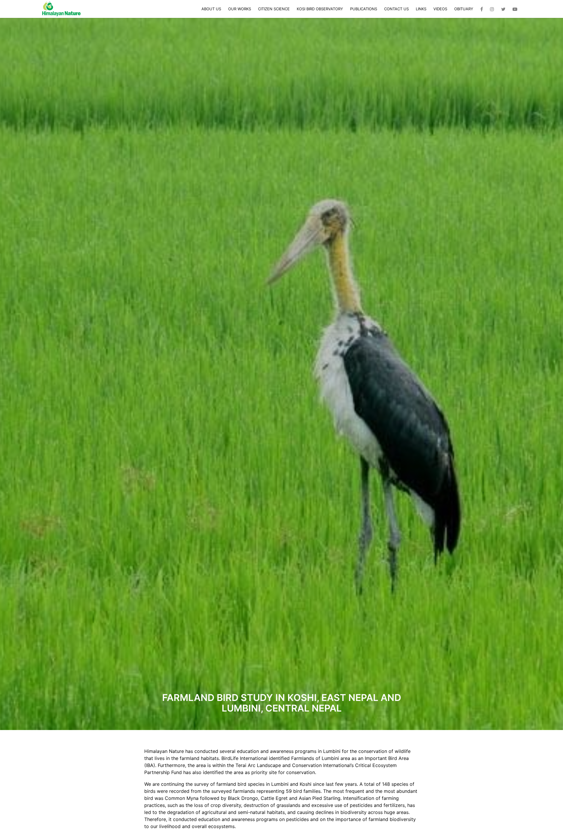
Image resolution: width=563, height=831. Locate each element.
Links (421, 8)
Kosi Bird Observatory (320, 8)
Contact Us (396, 8)
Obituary (463, 8)
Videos (440, 8)
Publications (363, 8)
